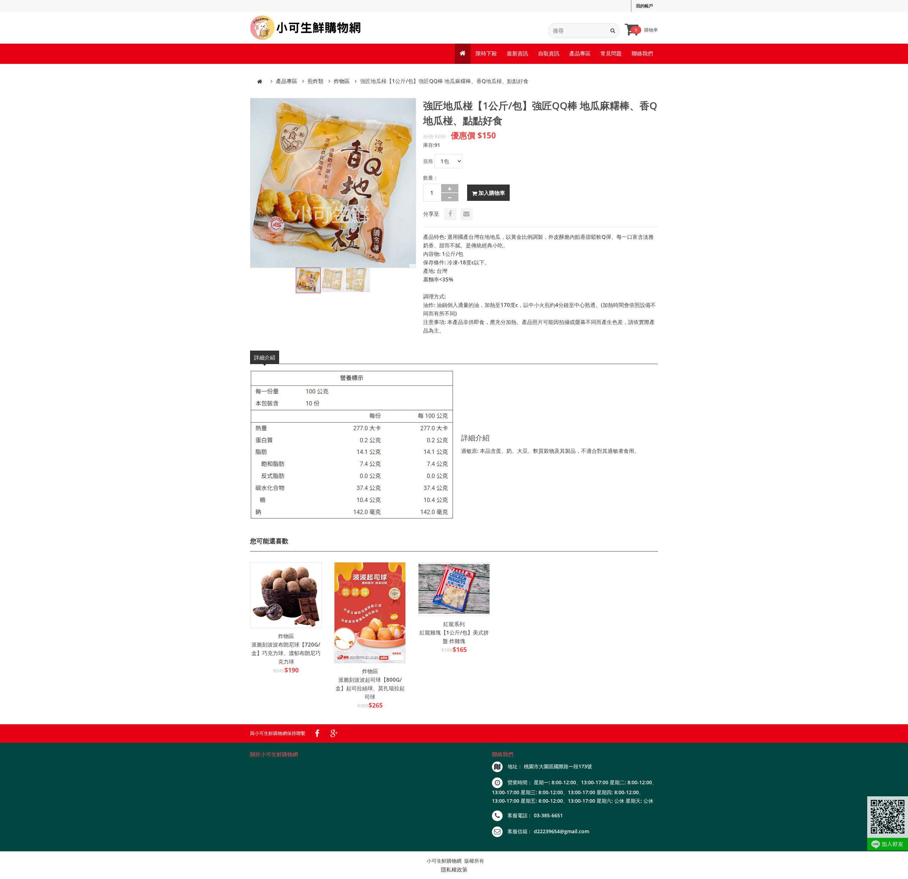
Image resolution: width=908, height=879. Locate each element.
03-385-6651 (548, 815)
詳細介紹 (264, 357)
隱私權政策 (454, 869)
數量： (430, 177)
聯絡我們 (642, 53)
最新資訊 (517, 53)
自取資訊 (548, 53)
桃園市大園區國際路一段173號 (558, 766)
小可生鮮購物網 (444, 860)
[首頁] (260, 81)
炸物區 (342, 80)
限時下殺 (486, 53)
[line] (887, 823)
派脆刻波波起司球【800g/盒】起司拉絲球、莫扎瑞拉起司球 (370, 688)
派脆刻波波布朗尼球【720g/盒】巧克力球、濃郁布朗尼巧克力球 (286, 653)
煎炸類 (315, 80)
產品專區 (580, 53)
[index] (306, 27)
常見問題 (611, 53)
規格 (428, 161)
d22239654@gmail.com (561, 831)
